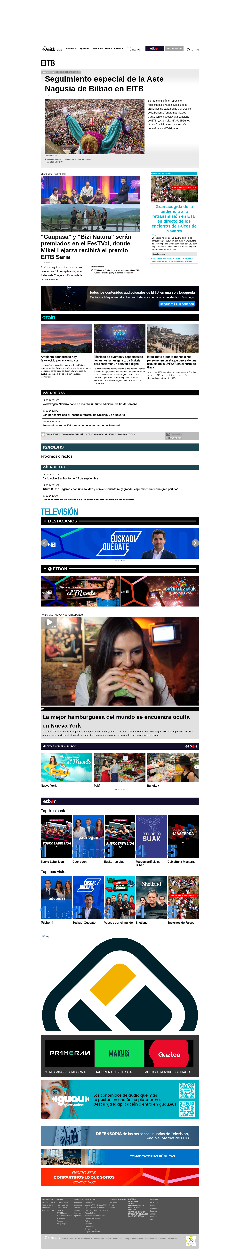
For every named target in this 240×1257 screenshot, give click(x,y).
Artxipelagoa (62, 1224)
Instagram (154, 1208)
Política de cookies (114, 1239)
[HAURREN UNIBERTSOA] (119, 1052)
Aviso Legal (99, 1239)
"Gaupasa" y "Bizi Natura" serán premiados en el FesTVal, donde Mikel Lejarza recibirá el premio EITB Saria (86, 246)
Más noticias (53, 393)
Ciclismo (88, 1224)
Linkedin (153, 1214)
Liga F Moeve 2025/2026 (95, 1208)
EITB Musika (62, 1213)
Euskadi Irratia (62, 1202)
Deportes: (90, 1199)
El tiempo (133, 1201)
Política (77, 1208)
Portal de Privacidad (83, 1239)
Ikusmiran (78, 1213)
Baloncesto (89, 1226)
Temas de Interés (136, 1212)
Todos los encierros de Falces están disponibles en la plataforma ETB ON (172, 260)
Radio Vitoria (62, 1208)
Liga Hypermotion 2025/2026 (96, 1210)
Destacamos (62, 521)
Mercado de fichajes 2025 (95, 1216)
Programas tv (47, 1205)
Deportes (83, 48)
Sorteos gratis (136, 1206)
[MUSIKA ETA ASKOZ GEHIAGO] (168, 1052)
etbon (60, 568)
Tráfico (132, 1203)
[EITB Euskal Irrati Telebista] (52, 48)
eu (193, 50)
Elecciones (134, 1208)
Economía (78, 1205)
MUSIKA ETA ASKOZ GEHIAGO (167, 1072)
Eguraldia (77, 1216)
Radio (108, 48)
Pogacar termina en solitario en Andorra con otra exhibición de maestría (88, 499)
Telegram (153, 1211)
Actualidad (78, 1202)
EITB (48, 63)
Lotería (132, 1210)
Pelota (87, 1221)
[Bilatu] (189, 50)
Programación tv (48, 1202)
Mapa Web (172, 1239)
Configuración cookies (133, 1239)
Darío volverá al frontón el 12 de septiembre (70, 478)
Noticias (71, 48)
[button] (116, 560)
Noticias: (78, 1199)
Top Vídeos (113, 1202)
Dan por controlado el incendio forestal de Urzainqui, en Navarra (83, 414)
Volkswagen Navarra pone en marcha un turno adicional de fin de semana (89, 404)
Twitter (152, 1205)
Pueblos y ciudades (138, 1214)
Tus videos (175, 438)
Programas (61, 1218)
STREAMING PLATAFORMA (65, 1072)
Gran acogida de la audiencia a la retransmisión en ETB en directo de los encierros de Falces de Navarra (174, 218)
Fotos (111, 1205)
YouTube (153, 1217)
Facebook (154, 1202)
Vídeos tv (46, 1208)
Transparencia (151, 1239)
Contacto (163, 1239)
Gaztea (60, 1210)
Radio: (60, 1199)
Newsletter (154, 1199)
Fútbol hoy (89, 1202)
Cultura (77, 1210)
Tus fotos (176, 434)
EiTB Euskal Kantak (64, 1216)
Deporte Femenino (92, 1218)
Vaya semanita (48, 1210)
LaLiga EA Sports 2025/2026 (96, 1205)
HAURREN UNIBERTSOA (113, 1072)
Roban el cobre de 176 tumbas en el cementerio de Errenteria (81, 425)
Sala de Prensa (136, 1216)
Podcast (60, 1221)
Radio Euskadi (62, 1205)
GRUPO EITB (174, 48)
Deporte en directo (92, 1232)
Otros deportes (91, 1229)
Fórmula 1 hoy (90, 1213)
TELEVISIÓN (59, 512)
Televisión (97, 48)
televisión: (47, 1199)
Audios (112, 1208)
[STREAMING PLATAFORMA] (69, 1052)
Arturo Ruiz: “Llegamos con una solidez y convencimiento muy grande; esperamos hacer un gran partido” (110, 489)
